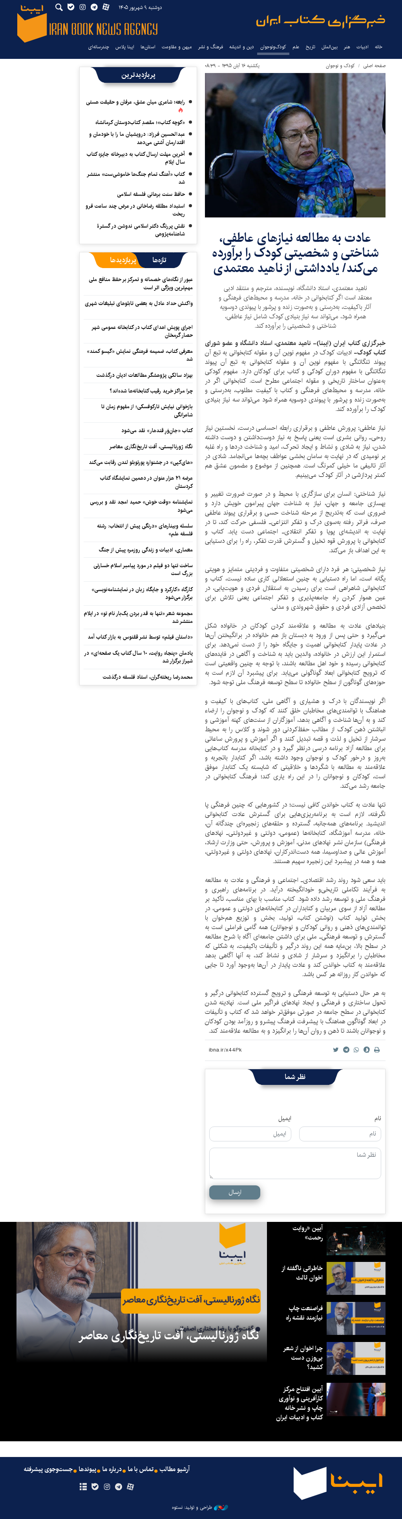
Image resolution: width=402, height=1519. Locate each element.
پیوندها (87, 1469)
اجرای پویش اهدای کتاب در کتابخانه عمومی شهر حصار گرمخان (142, 331)
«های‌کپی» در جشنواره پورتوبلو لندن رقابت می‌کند (141, 462)
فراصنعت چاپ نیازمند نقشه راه (304, 1313)
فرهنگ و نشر (210, 47)
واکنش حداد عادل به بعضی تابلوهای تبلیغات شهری (139, 307)
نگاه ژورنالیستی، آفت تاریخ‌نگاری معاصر (151, 446)
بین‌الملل (330, 47)
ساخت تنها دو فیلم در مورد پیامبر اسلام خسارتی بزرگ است (143, 569)
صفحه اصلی (374, 65)
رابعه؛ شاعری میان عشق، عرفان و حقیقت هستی (135, 102)
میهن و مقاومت (177, 47)
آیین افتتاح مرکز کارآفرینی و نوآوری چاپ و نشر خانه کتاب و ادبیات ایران (299, 1403)
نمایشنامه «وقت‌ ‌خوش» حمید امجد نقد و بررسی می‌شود (141, 506)
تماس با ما (140, 1469)
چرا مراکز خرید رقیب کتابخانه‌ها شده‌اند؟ (151, 391)
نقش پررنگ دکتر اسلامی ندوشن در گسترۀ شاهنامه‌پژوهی (141, 230)
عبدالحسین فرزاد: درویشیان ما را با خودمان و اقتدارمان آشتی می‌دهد (137, 138)
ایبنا (321, 22)
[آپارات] (130, 1487)
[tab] (159, 260)
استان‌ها (148, 47)
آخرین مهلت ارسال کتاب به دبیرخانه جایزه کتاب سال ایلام (136, 158)
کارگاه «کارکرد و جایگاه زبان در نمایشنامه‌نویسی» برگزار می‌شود (142, 593)
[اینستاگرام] (106, 1487)
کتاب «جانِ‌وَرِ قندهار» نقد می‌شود (157, 430)
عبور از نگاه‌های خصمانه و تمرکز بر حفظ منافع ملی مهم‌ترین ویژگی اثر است (141, 283)
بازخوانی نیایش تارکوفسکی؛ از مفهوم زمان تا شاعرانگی (147, 410)
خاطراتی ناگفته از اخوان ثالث (302, 1273)
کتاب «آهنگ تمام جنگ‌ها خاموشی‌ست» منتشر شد (136, 178)
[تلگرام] (119, 1487)
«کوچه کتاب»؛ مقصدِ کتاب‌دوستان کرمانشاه (140, 122)
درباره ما (112, 1469)
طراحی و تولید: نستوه (192, 1507)
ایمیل (284, 1118)
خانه (378, 47)
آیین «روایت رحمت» (308, 1233)
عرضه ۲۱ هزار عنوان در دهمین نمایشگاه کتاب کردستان (146, 482)
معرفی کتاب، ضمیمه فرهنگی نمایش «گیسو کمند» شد (140, 355)
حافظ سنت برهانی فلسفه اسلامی (151, 194)
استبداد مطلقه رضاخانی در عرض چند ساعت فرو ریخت (135, 210)
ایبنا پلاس (124, 47)
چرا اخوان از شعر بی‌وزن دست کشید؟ (303, 1358)
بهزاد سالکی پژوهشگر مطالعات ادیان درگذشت (145, 375)
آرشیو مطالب (175, 1469)
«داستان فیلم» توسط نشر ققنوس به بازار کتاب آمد (140, 637)
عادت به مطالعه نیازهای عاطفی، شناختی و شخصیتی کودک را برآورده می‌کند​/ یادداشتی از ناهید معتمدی (295, 253)
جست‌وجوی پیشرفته (48, 1469)
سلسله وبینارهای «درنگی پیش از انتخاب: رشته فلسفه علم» (145, 530)
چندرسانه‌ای (98, 47)
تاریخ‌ (310, 47)
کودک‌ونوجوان (273, 47)
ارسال (234, 1192)
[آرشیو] (83, 1487)
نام (378, 1118)
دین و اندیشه (241, 47)
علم (296, 47)
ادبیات (362, 47)
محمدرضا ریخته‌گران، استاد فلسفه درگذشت (148, 677)
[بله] (95, 1487)
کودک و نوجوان (340, 65)
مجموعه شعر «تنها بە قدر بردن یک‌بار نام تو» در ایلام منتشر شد (138, 617)
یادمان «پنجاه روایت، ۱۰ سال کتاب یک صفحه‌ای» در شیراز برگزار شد (139, 657)
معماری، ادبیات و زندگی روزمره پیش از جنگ (146, 550)
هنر (347, 47)
